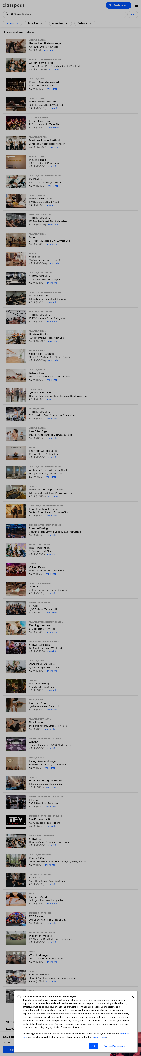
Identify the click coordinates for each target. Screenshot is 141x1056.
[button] (133, 997)
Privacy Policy (99, 1036)
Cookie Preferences (115, 1046)
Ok (93, 1046)
